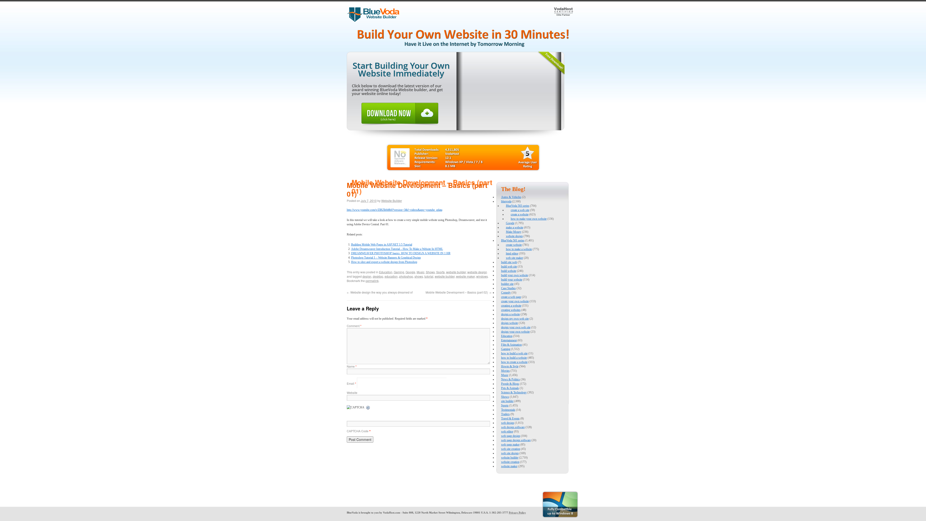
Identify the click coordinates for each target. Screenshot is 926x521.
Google (410, 272)
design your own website (515, 331)
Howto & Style (509, 366)
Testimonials (508, 409)
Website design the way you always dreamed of (380, 292)
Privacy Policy (517, 512)
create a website (520, 214)
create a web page (511, 297)
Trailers (505, 414)
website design (477, 272)
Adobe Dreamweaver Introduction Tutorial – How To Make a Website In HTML (397, 249)
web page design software (516, 440)
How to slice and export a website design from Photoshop (384, 262)
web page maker (510, 444)
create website (514, 245)
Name (352, 366)
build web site (509, 266)
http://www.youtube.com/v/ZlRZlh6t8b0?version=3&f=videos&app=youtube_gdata (394, 210)
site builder (507, 401)
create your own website (515, 301)
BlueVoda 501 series (512, 240)
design (366, 276)
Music (420, 272)
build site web (509, 262)
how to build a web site (514, 353)
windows (482, 276)
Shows (430, 272)
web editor (507, 431)
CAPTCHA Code (357, 431)
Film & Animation (511, 344)
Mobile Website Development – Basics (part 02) (458, 292)
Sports (440, 272)
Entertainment (509, 340)
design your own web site (516, 327)
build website (508, 271)
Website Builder (391, 201)
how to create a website (514, 362)
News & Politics (510, 379)
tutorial (428, 276)
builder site (507, 284)
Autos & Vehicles (511, 197)
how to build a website (514, 357)
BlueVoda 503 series (517, 205)
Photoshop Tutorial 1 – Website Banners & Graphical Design (386, 257)
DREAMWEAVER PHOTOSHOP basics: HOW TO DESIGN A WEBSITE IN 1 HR (400, 253)
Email (351, 383)
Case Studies (508, 288)
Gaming (399, 272)
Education (385, 272)
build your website (511, 279)
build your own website (514, 275)
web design (507, 423)
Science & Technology (514, 392)
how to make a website (519, 249)
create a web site (520, 210)
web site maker (514, 258)
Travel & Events (510, 418)
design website (509, 323)
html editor (512, 253)
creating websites (511, 310)
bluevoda (506, 201)
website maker (465, 276)
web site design (510, 453)
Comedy (506, 292)
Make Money (513, 231)
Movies (505, 370)
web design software (513, 427)
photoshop (406, 276)
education (391, 276)
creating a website (511, 305)
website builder (456, 272)
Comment (354, 326)
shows (419, 276)
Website (352, 393)
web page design (510, 436)
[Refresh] (368, 408)
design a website (510, 314)
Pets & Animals (510, 388)
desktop (378, 276)
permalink (372, 281)
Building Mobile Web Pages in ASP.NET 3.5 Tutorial (381, 244)
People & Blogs (510, 383)
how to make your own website (529, 218)
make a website (514, 227)
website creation (510, 462)
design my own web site (515, 318)
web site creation (510, 449)
